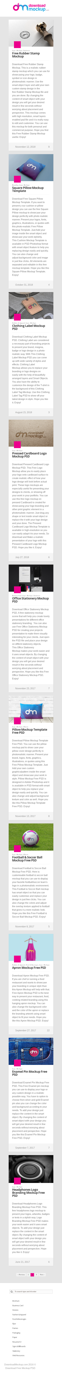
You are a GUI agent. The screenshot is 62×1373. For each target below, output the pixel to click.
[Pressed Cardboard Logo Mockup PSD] (31, 435)
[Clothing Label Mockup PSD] (31, 307)
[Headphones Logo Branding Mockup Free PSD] (31, 1170)
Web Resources (18, 1355)
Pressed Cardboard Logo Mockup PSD (29, 454)
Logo (14, 50)
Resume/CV (16, 1342)
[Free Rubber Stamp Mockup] (31, 34)
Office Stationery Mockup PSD (30, 599)
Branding (15, 185)
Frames (15, 1328)
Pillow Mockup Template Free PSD (29, 731)
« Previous (21, 1274)
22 (48, 1030)
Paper (14, 1337)
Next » (42, 1274)
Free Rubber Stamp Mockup (26, 54)
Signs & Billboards (19, 1346)
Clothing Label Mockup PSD (28, 327)
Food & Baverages (32, 965)
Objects (25, 727)
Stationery (26, 50)
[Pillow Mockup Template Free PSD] (31, 711)
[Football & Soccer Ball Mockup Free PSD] (31, 838)
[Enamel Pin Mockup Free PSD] (31, 1053)
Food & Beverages (19, 1319)
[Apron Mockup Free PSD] (31, 949)
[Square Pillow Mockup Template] (31, 169)
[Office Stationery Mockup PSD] (31, 580)
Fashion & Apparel (18, 323)
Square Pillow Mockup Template (28, 189)
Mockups (19, 50)
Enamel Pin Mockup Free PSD (29, 1073)
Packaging (16, 1332)
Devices (15, 1310)
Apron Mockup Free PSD (29, 968)
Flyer (14, 1323)
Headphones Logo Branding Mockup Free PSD (28, 1193)
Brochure (15, 1301)
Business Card (16, 595)
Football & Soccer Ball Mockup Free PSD (27, 858)
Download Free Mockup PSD (20, 1368)
